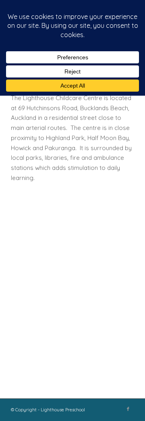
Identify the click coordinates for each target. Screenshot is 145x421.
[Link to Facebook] (128, 409)
